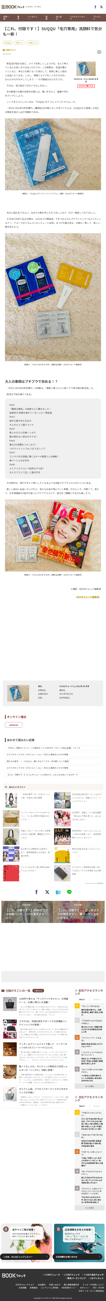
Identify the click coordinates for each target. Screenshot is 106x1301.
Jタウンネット (97, 1278)
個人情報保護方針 (71, 1284)
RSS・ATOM (98, 1287)
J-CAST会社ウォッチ (94, 1274)
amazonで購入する (86, 86)
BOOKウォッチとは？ (25, 1284)
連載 (46, 17)
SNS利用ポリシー (69, 1287)
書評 (18, 17)
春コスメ (20, 43)
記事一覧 (6, 17)
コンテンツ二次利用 (49, 1287)
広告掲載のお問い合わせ (66, 1256)
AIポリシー (85, 1287)
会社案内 (42, 1284)
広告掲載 (22, 1287)
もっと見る (89, 1086)
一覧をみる (38, 990)
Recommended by (91, 883)
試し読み (59, 17)
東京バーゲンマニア (76, 1278)
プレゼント (97, 17)
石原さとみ (33, 43)
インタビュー (32, 17)
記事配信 (34, 1287)
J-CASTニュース (52, 1274)
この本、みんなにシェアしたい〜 (17, 1256)
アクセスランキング (77, 17)
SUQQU (8, 43)
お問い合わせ (54, 1284)
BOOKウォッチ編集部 (88, 597)
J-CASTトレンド (72, 1274)
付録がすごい (11, 50)
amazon (13, 724)
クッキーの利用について (93, 1284)
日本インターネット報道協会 (91, 1290)
